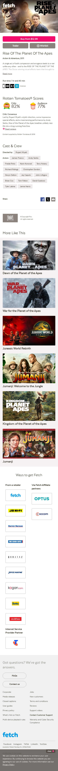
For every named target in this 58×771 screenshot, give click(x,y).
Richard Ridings (11, 169)
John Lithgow (41, 175)
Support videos (36, 710)
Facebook (7, 744)
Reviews (33, 706)
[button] (15, 495)
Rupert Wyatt (21, 152)
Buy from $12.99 (29, 39)
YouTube (43, 744)
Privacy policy (8, 710)
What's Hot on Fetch (11, 715)
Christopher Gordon (31, 169)
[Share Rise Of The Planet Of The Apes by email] (53, 199)
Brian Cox (9, 181)
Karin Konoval (26, 164)
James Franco (18, 158)
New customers (36, 697)
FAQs (14, 675)
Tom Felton (23, 181)
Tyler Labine (10, 186)
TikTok (26, 744)
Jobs (32, 692)
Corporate (7, 692)
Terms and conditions (39, 701)
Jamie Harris (25, 186)
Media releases (9, 697)
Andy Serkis (33, 158)
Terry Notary (42, 164)
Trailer (15, 45)
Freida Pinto (10, 164)
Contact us (14, 684)
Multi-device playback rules (14, 720)
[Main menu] (53, 5)
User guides (8, 706)
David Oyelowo (39, 181)
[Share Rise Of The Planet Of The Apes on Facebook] (42, 199)
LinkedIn (34, 744)
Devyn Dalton (10, 175)
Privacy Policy (8, 765)
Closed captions (9, 701)
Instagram (17, 744)
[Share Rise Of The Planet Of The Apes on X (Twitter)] (48, 199)
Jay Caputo (26, 175)
